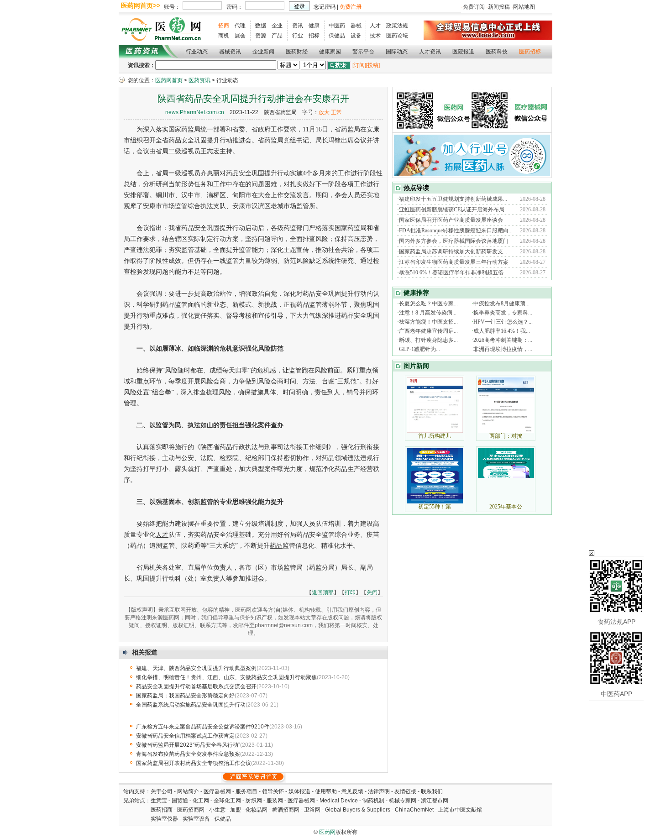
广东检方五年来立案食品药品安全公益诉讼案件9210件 (202, 726)
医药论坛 (397, 35)
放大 (324, 112)
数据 (260, 25)
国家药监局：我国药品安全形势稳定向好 (185, 695)
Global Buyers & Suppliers (357, 810)
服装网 (275, 800)
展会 (240, 35)
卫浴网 (313, 810)
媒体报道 (299, 791)
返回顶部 (323, 592)
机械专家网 (402, 800)
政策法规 (397, 25)
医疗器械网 (217, 791)
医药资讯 (199, 80)
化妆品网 (256, 810)
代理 (240, 25)
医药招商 (162, 810)
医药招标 (530, 51)
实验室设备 (196, 819)
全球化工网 (227, 800)
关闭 (372, 592)
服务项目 (246, 791)
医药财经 (297, 51)
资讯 (297, 25)
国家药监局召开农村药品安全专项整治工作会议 (193, 763)
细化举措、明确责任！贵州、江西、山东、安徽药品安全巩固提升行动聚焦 (226, 677)
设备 (356, 35)
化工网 (201, 800)
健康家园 (330, 51)
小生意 (217, 810)
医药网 (327, 832)
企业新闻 (263, 51)
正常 (336, 112)
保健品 (337, 35)
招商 (223, 25)
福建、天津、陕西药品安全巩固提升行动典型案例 (196, 668)
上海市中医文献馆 (460, 810)
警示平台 (363, 51)
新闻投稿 (499, 7)
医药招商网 (190, 810)
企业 (277, 25)
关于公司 (162, 791)
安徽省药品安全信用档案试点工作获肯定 (185, 736)
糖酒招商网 (285, 810)
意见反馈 (352, 791)
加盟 (236, 810)
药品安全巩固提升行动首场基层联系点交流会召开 (196, 686)
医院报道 (463, 51)
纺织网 (254, 800)
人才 (375, 25)
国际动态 (397, 51)
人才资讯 (430, 51)
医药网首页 (169, 80)
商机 (223, 35)
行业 (297, 35)
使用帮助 (326, 791)
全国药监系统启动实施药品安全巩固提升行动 (191, 705)
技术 (375, 35)
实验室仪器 (164, 819)
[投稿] (373, 65)
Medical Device (339, 800)
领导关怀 (273, 791)
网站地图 (524, 7)
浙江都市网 (434, 800)
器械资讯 (230, 51)
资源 (260, 35)
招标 (314, 35)
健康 (314, 25)
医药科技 (497, 51)
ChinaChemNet (414, 810)
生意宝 (159, 800)
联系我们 (432, 791)
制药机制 (373, 800)
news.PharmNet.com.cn (194, 112)
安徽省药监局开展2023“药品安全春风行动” (188, 745)
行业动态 (197, 51)
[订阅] (359, 65)
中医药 (337, 25)
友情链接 (405, 791)
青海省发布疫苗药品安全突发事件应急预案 (188, 754)
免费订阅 (474, 7)
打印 (350, 592)
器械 (356, 25)
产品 (277, 35)
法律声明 (379, 791)
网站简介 (188, 791)
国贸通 (180, 800)
